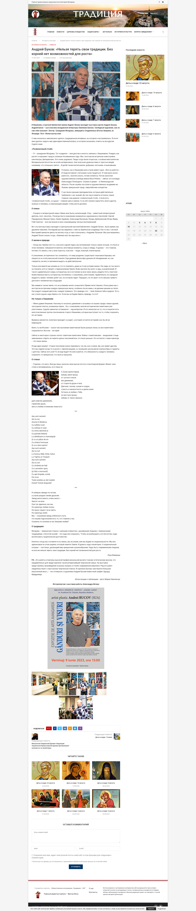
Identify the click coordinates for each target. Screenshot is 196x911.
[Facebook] (159, 2)
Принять (151, 909)
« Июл (144, 243)
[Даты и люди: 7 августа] (46, 798)
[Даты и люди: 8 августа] (106, 770)
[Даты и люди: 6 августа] (76, 798)
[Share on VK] (65, 728)
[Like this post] (49, 728)
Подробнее (162, 909)
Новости (60, 32)
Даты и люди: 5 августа (106, 811)
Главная (50, 32)
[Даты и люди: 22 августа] (46, 770)
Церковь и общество (76, 32)
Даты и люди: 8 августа (106, 783)
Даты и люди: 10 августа (76, 783)
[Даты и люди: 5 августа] (106, 798)
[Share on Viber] (80, 728)
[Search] (163, 32)
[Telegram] (162, 2)
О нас (91, 888)
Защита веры (93, 32)
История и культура (123, 32)
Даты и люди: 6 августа (76, 811)
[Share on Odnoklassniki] (70, 728)
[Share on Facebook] (55, 728)
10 (129, 227)
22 (156, 231)
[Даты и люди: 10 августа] (76, 770)
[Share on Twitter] (60, 728)
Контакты (93, 892)
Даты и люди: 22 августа (45, 783)
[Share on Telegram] (75, 728)
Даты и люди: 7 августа (45, 811)
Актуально (107, 32)
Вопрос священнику (143, 32)
